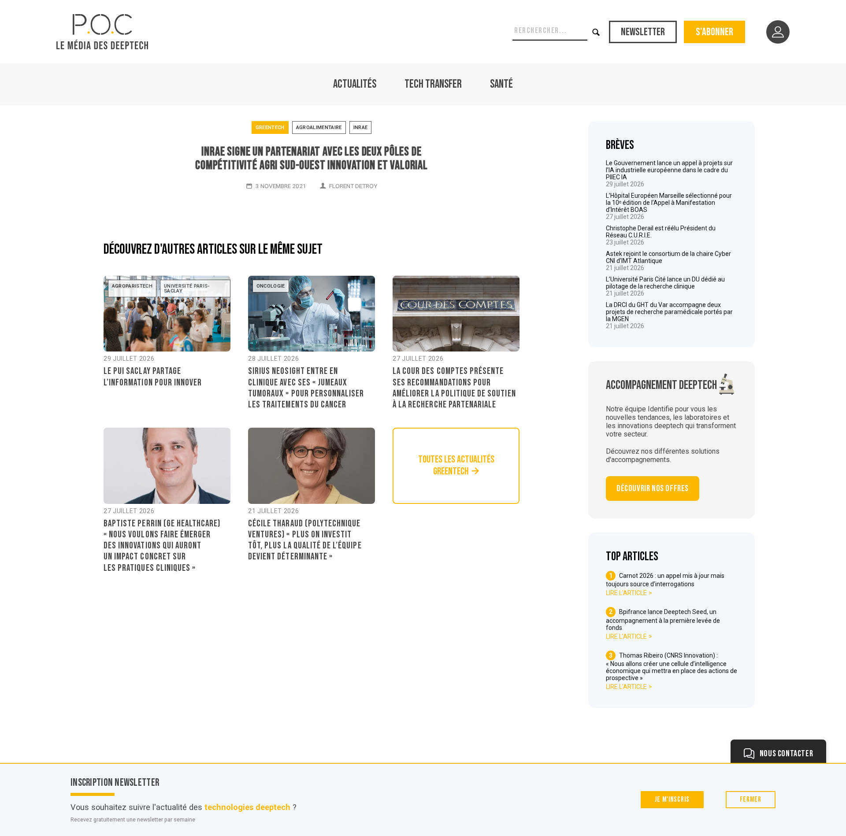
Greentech (270, 127)
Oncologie (270, 286)
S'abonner (714, 32)
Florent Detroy (353, 185)
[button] (596, 32)
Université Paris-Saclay (187, 288)
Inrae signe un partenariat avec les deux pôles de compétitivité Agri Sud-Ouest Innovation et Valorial (311, 158)
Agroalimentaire (319, 127)
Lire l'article (626, 592)
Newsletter (643, 32)
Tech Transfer (433, 84)
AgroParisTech (132, 286)
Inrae (360, 127)
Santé (501, 84)
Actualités (354, 84)
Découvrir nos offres (652, 488)
